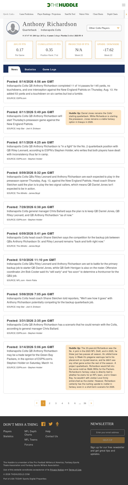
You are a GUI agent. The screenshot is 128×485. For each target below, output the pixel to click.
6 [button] (75, 403)
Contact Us (52, 436)
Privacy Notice (57, 469)
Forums (28, 444)
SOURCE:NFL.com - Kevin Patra (22, 280)
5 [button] (68, 403)
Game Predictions (27, 14)
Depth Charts (112, 14)
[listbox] (104, 28)
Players (7, 431)
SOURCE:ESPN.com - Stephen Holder (24, 158)
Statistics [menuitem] (30, 69)
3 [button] (55, 403)
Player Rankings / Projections (49, 14)
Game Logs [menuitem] (49, 69)
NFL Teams (31, 439)
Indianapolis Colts (51, 29)
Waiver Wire (84, 14)
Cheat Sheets (98, 14)
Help (48, 431)
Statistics (8, 436)
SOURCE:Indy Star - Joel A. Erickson (24, 128)
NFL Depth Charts (30, 433)
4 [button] (62, 403)
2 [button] (49, 403)
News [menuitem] (14, 69)
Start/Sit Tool (70, 14)
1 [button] (43, 403)
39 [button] (85, 403)
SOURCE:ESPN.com (16, 98)
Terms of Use (75, 469)
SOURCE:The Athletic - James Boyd (23, 193)
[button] (123, 5)
